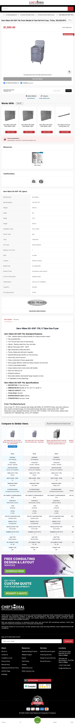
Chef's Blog (25, 661)
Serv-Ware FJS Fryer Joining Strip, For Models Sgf (64, 125)
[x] (37, 691)
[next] (71, 53)
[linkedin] (41, 691)
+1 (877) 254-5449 (64, 665)
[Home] (2, 15)
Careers (24, 664)
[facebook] (30, 691)
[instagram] (45, 691)
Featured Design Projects (29, 651)
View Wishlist (31, 98)
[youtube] (34, 691)
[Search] (71, 9)
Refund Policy (5, 664)
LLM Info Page (5, 671)
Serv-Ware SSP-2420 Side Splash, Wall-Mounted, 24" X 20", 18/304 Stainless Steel (9, 125)
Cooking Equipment (11, 15)
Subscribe (68, 641)
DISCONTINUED (37, 79)
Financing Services (46, 654)
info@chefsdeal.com (65, 668)
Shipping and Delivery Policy (10, 668)
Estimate (68, 90)
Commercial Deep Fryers (27, 15)
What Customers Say (28, 671)
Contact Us (4, 654)
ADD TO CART (11, 132)
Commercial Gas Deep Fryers (46, 15)
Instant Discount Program (47, 651)
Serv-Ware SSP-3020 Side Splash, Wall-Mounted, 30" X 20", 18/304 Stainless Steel (45, 125)
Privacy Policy (5, 661)
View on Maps (63, 655)
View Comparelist (44, 98)
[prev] (4, 53)
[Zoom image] (69, 72)
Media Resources (27, 668)
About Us (4, 651)
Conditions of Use (6, 658)
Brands (24, 658)
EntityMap (4, 674)
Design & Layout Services (48, 658)
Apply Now (30, 83)
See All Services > (45, 661)
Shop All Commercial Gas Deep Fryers (59, 423)
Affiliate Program (27, 654)
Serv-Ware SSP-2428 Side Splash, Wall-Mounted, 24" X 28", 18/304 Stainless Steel (27, 125)
